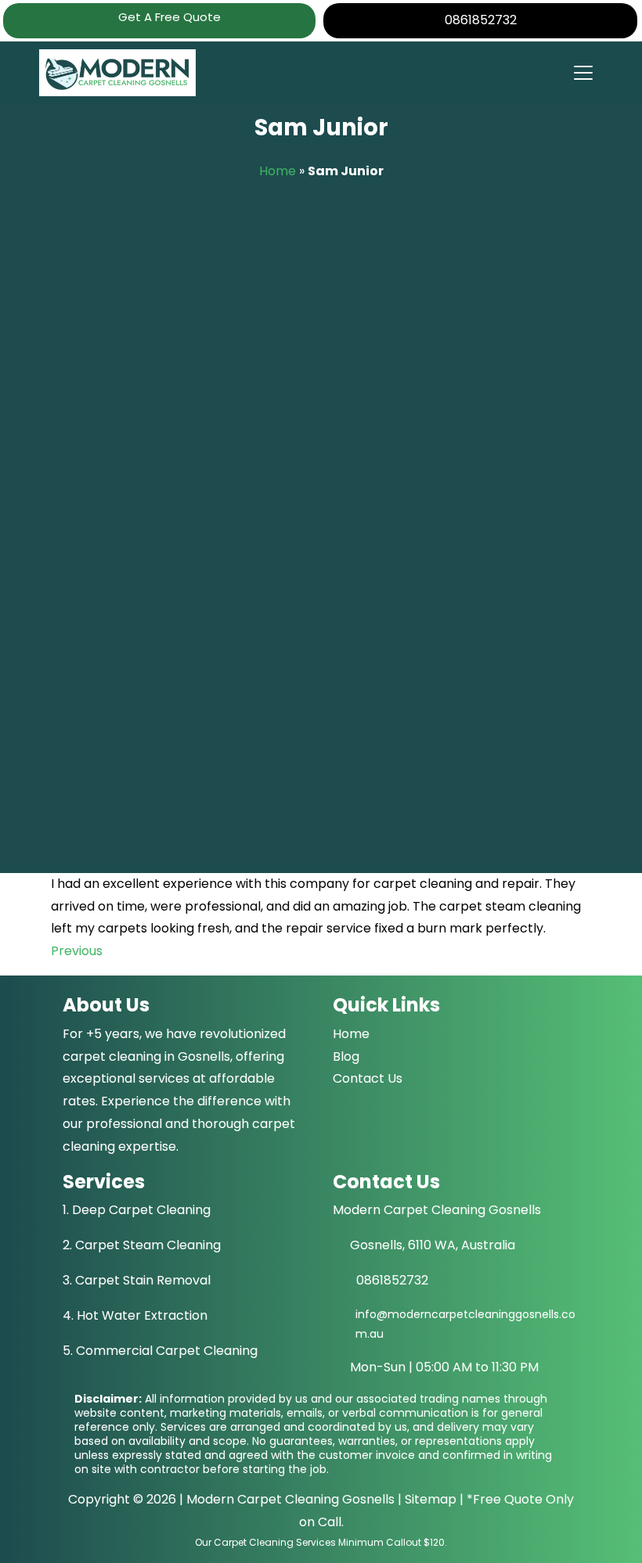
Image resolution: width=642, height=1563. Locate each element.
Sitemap (430, 1499)
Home (277, 171)
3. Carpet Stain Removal (137, 1280)
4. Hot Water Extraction (135, 1315)
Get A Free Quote (168, 17)
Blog (346, 1056)
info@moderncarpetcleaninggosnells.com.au (465, 1324)
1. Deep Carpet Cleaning (137, 1210)
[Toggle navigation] (582, 73)
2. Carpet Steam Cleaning (142, 1245)
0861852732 (481, 20)
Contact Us (367, 1078)
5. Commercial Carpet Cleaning (160, 1351)
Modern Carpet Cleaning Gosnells (290, 1499)
